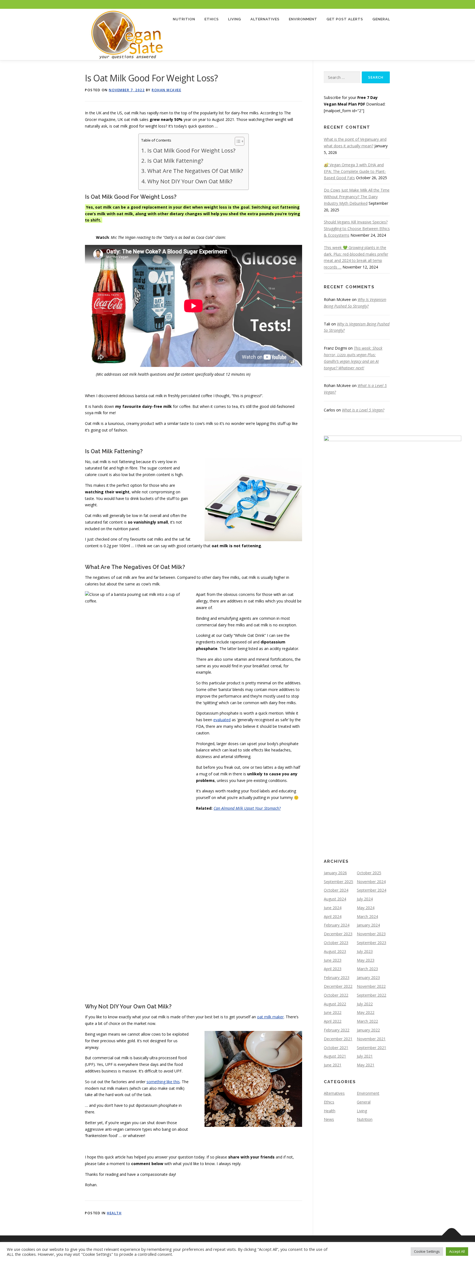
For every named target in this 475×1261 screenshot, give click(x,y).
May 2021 (365, 1065)
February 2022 (336, 1030)
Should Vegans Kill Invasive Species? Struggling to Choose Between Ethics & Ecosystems (357, 228)
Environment (303, 19)
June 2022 (332, 1012)
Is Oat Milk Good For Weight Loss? (191, 150)
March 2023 (367, 968)
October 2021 (336, 1047)
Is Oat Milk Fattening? (175, 160)
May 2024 (365, 907)
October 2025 (369, 872)
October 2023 (336, 942)
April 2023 (332, 968)
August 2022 (335, 1003)
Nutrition (184, 19)
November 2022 (371, 986)
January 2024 (368, 925)
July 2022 (365, 1003)
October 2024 (336, 890)
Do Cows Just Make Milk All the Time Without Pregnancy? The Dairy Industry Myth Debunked (357, 196)
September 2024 (371, 890)
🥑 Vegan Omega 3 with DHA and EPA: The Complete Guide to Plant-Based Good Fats (355, 171)
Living (234, 19)
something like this (163, 1081)
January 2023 (368, 977)
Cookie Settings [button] (427, 1251)
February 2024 (336, 925)
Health (114, 1213)
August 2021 (335, 1056)
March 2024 (367, 916)
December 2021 (338, 1038)
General (381, 19)
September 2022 (371, 995)
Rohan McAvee (166, 90)
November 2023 (371, 933)
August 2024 (335, 898)
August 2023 (335, 951)
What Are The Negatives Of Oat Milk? (195, 171)
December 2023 (338, 933)
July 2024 (365, 898)
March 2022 (367, 1021)
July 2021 (365, 1056)
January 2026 (335, 872)
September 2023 (371, 942)
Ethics (212, 19)
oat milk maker (270, 1016)
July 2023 (365, 951)
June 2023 (332, 960)
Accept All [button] (457, 1251)
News (329, 1119)
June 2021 (332, 1065)
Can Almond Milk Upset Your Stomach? (247, 808)
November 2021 (371, 1038)
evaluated (222, 719)
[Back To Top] (452, 1235)
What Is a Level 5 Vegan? (363, 410)
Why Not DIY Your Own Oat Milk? (189, 181)
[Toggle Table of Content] (237, 141)
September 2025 (338, 881)
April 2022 (332, 1021)
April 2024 (332, 916)
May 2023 (365, 960)
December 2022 (338, 986)
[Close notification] (466, 4)
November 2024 (371, 881)
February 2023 (336, 977)
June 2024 (332, 907)
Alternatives (265, 19)
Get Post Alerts (345, 19)
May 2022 (365, 1012)
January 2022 (368, 1030)
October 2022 (336, 995)
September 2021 (371, 1047)
